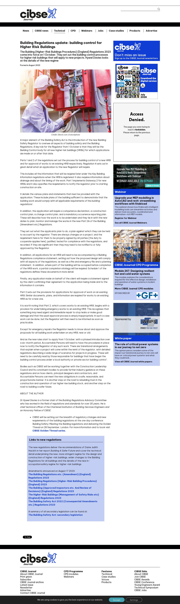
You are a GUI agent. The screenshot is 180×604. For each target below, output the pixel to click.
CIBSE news (41, 30)
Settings (134, 600)
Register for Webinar (126, 218)
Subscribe (25, 579)
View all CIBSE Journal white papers (133, 361)
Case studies (116, 30)
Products (135, 30)
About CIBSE (141, 574)
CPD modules (71, 574)
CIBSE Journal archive (32, 582)
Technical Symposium (146, 587)
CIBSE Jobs (140, 590)
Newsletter (26, 587)
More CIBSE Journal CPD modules (134, 288)
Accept (116, 600)
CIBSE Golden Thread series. (49, 430)
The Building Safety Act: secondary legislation (55, 514)
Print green (26, 576)
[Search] (157, 9)
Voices (105, 579)
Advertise (151, 30)
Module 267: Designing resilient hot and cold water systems (134, 272)
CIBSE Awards (141, 579)
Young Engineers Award (147, 585)
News (26, 30)
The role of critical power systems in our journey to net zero (136, 346)
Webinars (86, 30)
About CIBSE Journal (31, 574)
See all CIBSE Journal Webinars (131, 223)
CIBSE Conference (144, 582)
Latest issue (26, 585)
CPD (73, 30)
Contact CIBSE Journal (32, 593)
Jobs (100, 30)
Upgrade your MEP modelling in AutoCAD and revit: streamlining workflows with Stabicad (135, 200)
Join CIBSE (140, 576)
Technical (59, 30)
